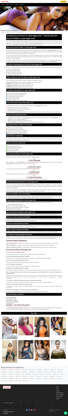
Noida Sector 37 (45, 376)
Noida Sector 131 (11, 371)
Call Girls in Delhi (9, 303)
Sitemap (58, 398)
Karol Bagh (24, 404)
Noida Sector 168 (18, 380)
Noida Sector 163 (59, 378)
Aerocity (13, 404)
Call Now (63, 1)
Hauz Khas (39, 404)
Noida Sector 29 (59, 371)
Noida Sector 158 (11, 380)
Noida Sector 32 (52, 376)
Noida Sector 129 (53, 369)
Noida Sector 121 (31, 378)
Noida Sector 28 (4, 378)
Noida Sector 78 (11, 376)
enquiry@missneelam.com (8, 411)
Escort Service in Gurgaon (11, 300)
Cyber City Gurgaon (47, 404)
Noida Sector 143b (25, 369)
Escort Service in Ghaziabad (12, 301)
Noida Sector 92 (53, 371)
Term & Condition (59, 394)
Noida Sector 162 (32, 369)
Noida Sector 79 (17, 369)
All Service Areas (59, 392)
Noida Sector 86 (45, 378)
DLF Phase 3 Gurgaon (7, 406)
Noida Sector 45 (38, 376)
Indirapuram (32, 406)
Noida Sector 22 (32, 376)
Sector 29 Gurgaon (57, 404)
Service (7, 4)
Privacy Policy (59, 396)
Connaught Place (6, 404)
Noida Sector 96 (39, 369)
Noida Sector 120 (25, 380)
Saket (29, 404)
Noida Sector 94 (18, 371)
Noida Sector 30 (46, 371)
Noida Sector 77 (4, 369)
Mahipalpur (18, 404)
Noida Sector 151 (4, 376)
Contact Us (21, 4)
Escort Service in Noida (11, 297)
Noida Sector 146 (46, 369)
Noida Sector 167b (32, 371)
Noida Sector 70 (17, 378)
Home (3, 4)
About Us (12, 4)
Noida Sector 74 (24, 371)
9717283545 (5, 413)
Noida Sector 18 (17, 406)
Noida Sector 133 (60, 369)
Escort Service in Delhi (11, 298)
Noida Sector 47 (4, 371)
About (57, 388)
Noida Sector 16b (39, 371)
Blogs (17, 4)
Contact (57, 390)
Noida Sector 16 (25, 376)
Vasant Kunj (33, 404)
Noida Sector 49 (11, 369)
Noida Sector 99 (4, 380)
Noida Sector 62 (25, 406)
